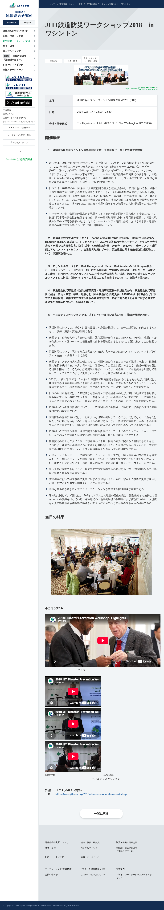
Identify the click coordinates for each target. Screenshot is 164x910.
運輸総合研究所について (56, 842)
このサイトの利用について (93, 874)
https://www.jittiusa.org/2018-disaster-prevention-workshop (91, 794)
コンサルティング (89, 848)
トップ (52, 4)
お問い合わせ (51, 874)
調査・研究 (50, 848)
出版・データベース (90, 857)
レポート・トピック (54, 857)
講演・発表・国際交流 (126, 842)
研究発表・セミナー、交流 (70, 4)
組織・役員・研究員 (90, 842)
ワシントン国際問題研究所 (93, 869)
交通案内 (120, 869)
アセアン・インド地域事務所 (58, 869)
